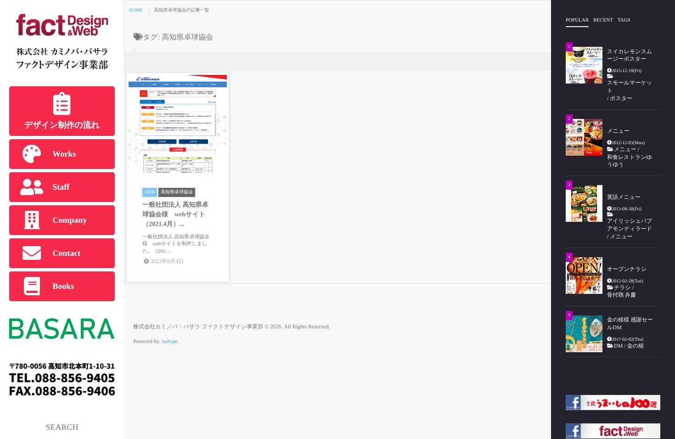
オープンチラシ (627, 269)
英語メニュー (624, 197)
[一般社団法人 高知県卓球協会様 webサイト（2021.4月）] (177, 124)
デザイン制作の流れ (62, 124)
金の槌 (635, 346)
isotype (170, 341)
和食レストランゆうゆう (629, 161)
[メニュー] (584, 137)
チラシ (622, 287)
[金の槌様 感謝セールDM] (584, 333)
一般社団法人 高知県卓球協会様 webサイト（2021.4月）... (175, 215)
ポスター (621, 98)
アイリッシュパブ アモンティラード (629, 225)
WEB (150, 192)
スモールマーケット (629, 86)
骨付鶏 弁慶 (624, 295)
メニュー (618, 131)
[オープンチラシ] (584, 275)
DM (618, 346)
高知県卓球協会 (177, 192)
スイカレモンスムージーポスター (629, 55)
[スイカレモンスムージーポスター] (584, 65)
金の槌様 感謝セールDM (630, 323)
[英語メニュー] (584, 203)
